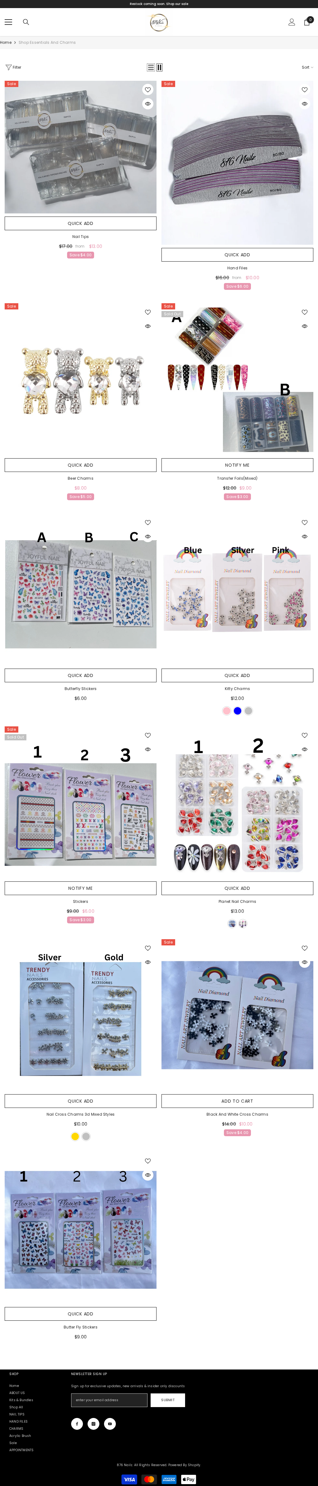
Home (5, 42)
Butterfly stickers (81, 688)
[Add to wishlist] (147, 89)
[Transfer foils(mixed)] (237, 379)
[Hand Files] (237, 163)
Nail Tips (80, 236)
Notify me (237, 465)
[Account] (291, 22)
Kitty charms (237, 688)
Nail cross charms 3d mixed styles (81, 1114)
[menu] (8, 22)
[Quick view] (147, 103)
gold (75, 1136)
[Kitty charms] (237, 589)
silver (248, 711)
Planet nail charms (237, 901)
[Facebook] (77, 1424)
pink (226, 711)
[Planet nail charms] (237, 802)
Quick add (80, 223)
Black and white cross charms (237, 1114)
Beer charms (80, 478)
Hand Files (237, 268)
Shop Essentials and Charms (47, 42)
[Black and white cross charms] (237, 1015)
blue (237, 711)
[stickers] (81, 802)
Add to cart (237, 1101)
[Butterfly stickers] (81, 589)
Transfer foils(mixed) (237, 478)
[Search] (26, 22)
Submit (168, 1399)
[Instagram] (93, 1424)
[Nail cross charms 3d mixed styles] (81, 1015)
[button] (151, 67)
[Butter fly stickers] (81, 1228)
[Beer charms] (81, 379)
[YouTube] (110, 1424)
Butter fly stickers (81, 1327)
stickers (80, 901)
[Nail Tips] (81, 147)
